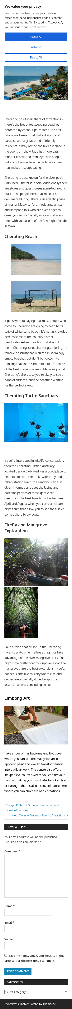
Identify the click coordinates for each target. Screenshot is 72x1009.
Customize (36, 47)
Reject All (36, 57)
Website (9, 939)
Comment (12, 851)
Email (9, 922)
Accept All (36, 36)
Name (9, 906)
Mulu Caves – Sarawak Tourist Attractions (39, 815)
